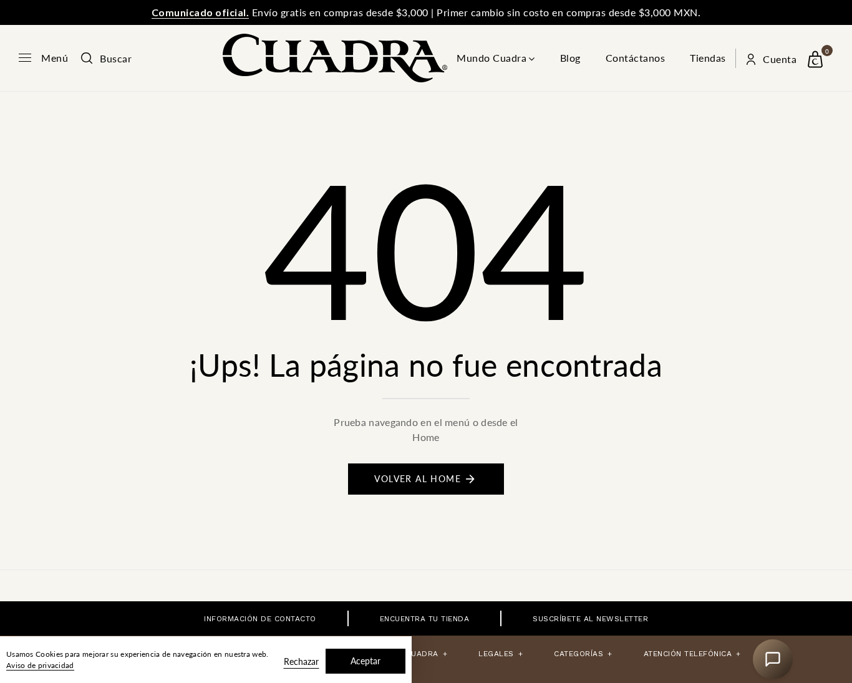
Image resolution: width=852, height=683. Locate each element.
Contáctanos (636, 58)
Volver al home (417, 478)
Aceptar (365, 661)
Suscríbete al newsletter (590, 618)
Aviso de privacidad (40, 665)
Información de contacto (260, 618)
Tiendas (708, 58)
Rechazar (301, 661)
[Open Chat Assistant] (773, 659)
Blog (570, 58)
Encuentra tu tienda (425, 618)
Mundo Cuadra (491, 58)
